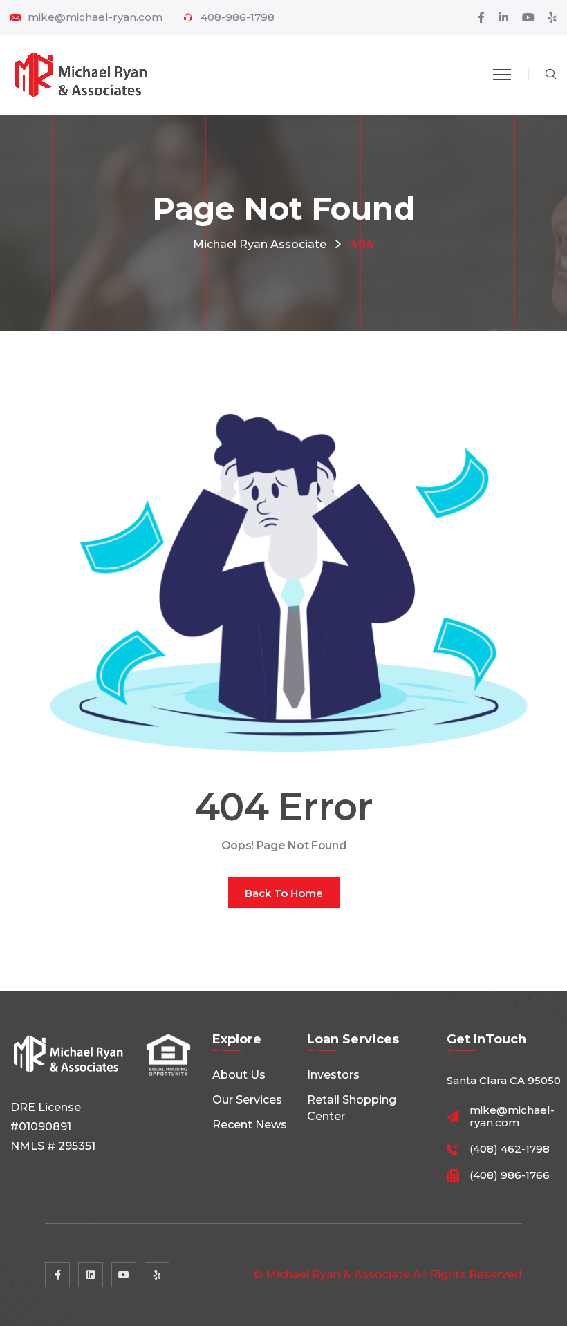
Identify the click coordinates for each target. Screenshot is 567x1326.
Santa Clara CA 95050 (504, 1080)
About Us (239, 1074)
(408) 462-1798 (510, 1149)
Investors (333, 1074)
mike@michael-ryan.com (95, 17)
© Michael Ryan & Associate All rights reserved (388, 1274)
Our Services (247, 1099)
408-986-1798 (238, 17)
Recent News (249, 1124)
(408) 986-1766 (510, 1175)
